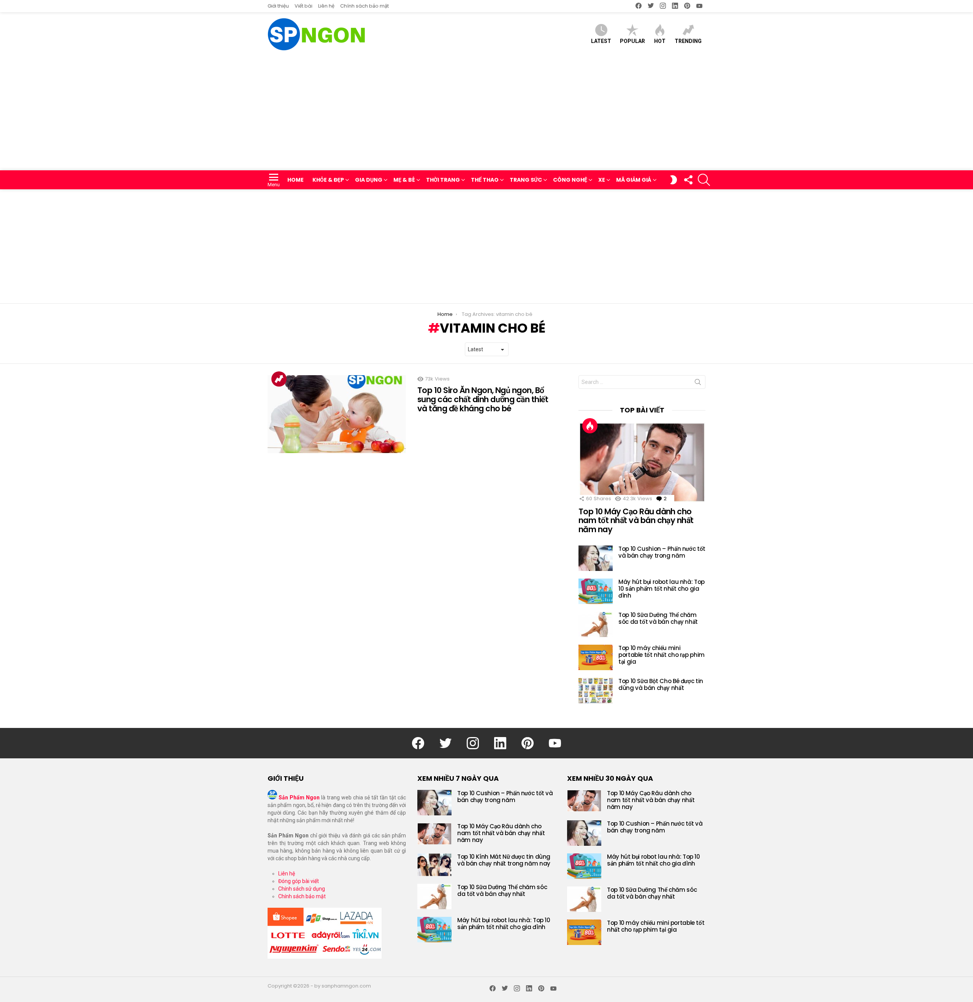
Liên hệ (326, 6)
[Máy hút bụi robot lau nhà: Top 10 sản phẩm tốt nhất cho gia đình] (595, 591)
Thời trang (443, 180)
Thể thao (485, 180)
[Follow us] (688, 179)
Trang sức (526, 180)
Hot (660, 41)
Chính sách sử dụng (301, 889)
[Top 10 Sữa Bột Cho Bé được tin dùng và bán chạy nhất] (595, 690)
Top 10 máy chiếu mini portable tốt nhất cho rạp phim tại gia (661, 655)
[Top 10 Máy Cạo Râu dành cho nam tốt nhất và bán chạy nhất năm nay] (641, 462)
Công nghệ (570, 180)
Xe (601, 180)
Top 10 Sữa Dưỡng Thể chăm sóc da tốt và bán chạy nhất (658, 618)
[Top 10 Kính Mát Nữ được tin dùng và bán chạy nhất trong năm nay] (434, 864)
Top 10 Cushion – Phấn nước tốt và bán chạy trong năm (661, 552)
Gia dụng (368, 180)
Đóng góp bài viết (298, 881)
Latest (601, 41)
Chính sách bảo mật (364, 6)
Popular (632, 41)
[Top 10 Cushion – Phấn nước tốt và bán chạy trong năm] (595, 558)
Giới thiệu (278, 6)
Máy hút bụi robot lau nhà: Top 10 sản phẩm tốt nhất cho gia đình (661, 588)
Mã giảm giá (633, 180)
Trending (688, 41)
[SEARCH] (704, 179)
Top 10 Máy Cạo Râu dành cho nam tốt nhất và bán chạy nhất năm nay (636, 520)
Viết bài (303, 6)
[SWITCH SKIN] (673, 179)
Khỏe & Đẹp (328, 180)
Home (295, 180)
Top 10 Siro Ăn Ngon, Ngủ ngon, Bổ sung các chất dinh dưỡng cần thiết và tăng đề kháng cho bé (482, 399)
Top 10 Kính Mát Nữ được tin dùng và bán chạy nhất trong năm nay (503, 860)
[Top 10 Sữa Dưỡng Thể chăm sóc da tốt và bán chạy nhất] (595, 624)
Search (697, 383)
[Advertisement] (486, 113)
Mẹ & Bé (404, 180)
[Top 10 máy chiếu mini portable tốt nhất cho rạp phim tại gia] (595, 657)
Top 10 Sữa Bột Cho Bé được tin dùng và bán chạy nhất (660, 684)
